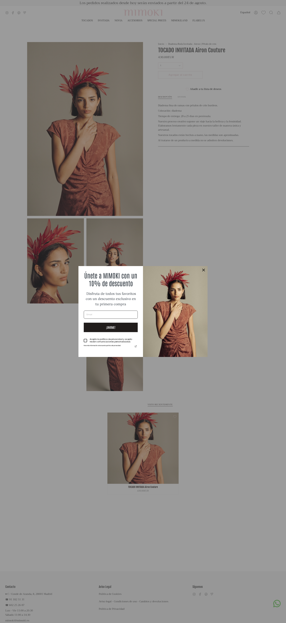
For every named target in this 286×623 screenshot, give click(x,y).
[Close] (204, 270)
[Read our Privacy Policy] (136, 346)
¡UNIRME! (111, 327)
